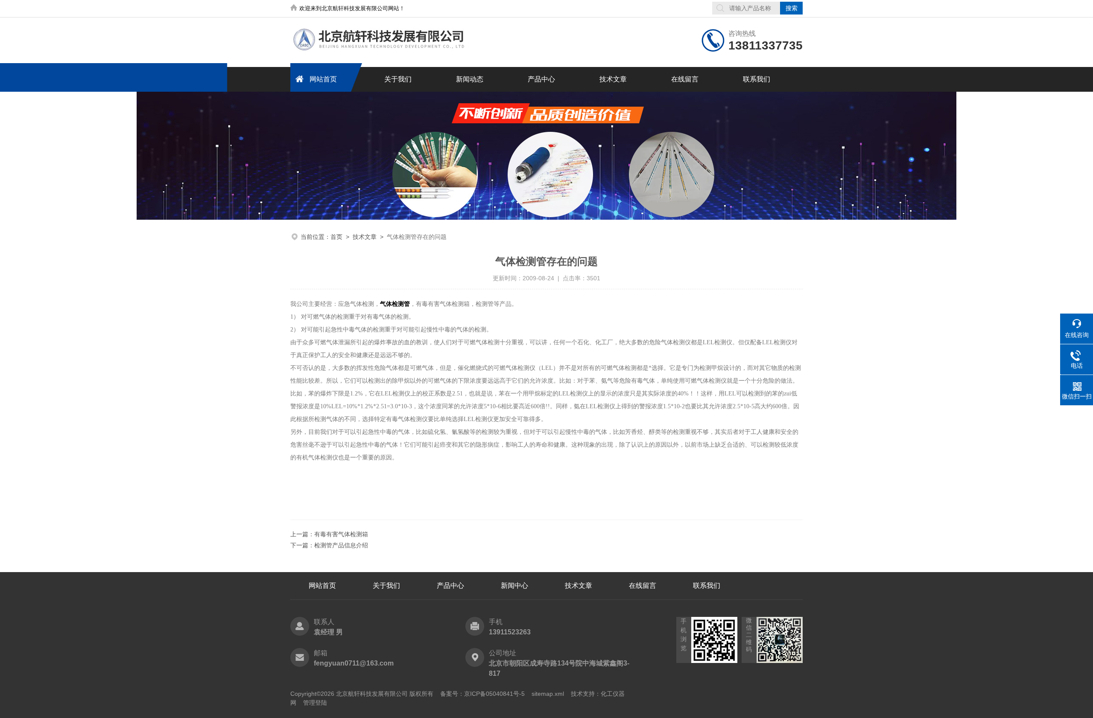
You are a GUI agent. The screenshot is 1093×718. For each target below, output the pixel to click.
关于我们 (398, 79)
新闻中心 (514, 585)
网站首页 (323, 79)
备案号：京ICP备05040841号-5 (482, 693)
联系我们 (756, 79)
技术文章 (613, 79)
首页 (336, 236)
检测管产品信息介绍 (341, 545)
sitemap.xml (548, 693)
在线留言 (684, 79)
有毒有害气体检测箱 (341, 534)
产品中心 (541, 79)
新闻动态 (469, 79)
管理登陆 (315, 702)
